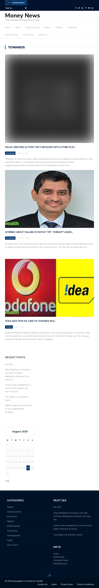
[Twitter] (79, 8)
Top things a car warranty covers (67, 534)
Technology (28, 34)
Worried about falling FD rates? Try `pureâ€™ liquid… (39, 232)
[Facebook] (76, 8)
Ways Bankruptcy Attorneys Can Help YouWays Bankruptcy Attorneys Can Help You (72, 516)
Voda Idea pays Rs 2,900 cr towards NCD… (30, 321)
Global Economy (32, 27)
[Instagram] (89, 8)
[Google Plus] (83, 8)
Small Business (11, 34)
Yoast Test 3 (12, 545)
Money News (22, 16)
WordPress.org (60, 563)
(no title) (9, 364)
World (18, 27)
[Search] (25, 8)
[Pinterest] (86, 8)
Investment (72, 27)
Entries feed (58, 557)
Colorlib (39, 581)
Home (7, 27)
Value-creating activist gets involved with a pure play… (40, 147)
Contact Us (42, 34)
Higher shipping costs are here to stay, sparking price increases (18, 408)
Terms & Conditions (85, 584)
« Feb (7, 481)
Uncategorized (13, 535)
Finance (47, 27)
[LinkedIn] (92, 8)
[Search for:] (13, 8)
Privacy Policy (67, 584)
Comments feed (60, 560)
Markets (59, 27)
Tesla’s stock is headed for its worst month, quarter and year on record (18, 388)
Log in (56, 553)
